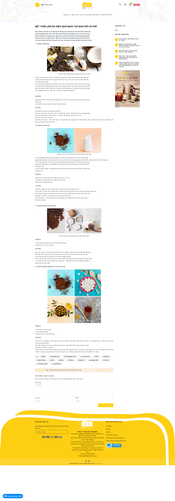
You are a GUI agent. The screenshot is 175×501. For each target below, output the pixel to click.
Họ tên (37, 398)
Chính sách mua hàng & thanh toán (116, 441)
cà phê (43, 356)
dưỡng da (106, 356)
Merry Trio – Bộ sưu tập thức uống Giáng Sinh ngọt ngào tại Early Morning (128, 57)
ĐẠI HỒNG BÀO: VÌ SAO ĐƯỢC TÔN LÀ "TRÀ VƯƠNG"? (128, 51)
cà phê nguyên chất (70, 356)
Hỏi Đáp (108, 429)
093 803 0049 (47, 5)
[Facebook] (86, 461)
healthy (61, 360)
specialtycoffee (93, 360)
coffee (97, 356)
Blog (116, 30)
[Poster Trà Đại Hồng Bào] (127, 88)
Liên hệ (108, 432)
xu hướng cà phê (42, 364)
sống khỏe (81, 360)
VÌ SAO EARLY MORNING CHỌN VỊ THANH (128, 39)
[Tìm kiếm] (120, 5)
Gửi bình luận (106, 405)
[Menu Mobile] (37, 5)
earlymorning (41, 360)
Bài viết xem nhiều (122, 34)
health (52, 360)
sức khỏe (106, 360)
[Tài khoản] (125, 5)
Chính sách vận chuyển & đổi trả (115, 438)
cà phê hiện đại (54, 356)
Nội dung (38, 382)
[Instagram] (89, 461)
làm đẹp (70, 360)
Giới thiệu (109, 426)
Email (77, 398)
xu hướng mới (56, 364)
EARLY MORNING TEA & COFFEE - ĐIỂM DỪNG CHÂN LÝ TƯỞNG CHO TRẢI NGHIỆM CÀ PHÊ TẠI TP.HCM (129, 65)
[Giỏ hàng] (130, 5)
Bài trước (101, 370)
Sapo (104, 463)
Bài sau (108, 370)
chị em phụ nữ (85, 356)
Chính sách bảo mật (111, 435)
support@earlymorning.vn (89, 456)
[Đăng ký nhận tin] (66, 432)
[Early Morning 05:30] (87, 5)
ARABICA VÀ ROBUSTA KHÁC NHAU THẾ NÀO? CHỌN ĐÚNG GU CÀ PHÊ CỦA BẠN (129, 45)
